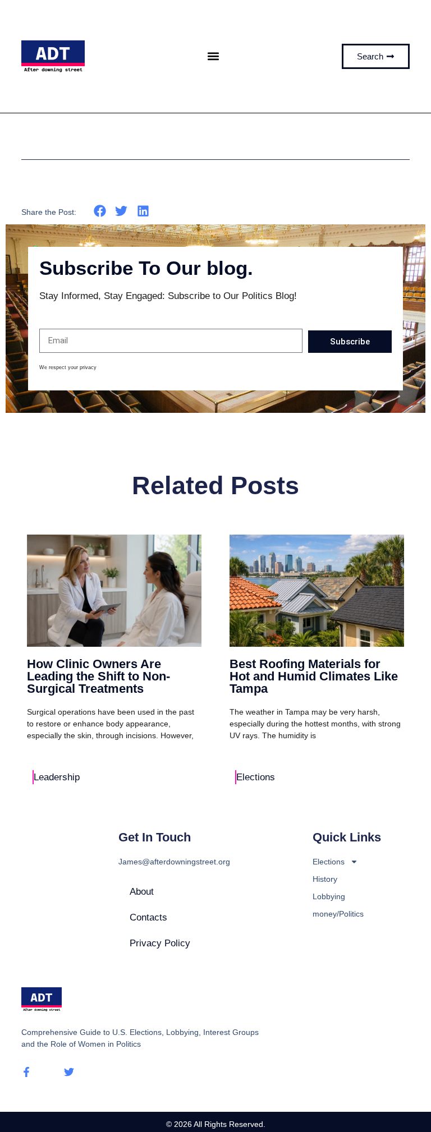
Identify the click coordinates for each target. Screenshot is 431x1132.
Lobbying (329, 896)
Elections (255, 777)
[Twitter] (69, 1072)
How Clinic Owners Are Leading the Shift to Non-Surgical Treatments (98, 676)
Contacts (148, 917)
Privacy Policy (160, 943)
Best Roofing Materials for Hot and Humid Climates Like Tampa (314, 676)
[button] (213, 56)
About (142, 891)
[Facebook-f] (26, 1072)
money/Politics (338, 913)
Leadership (57, 777)
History (325, 879)
